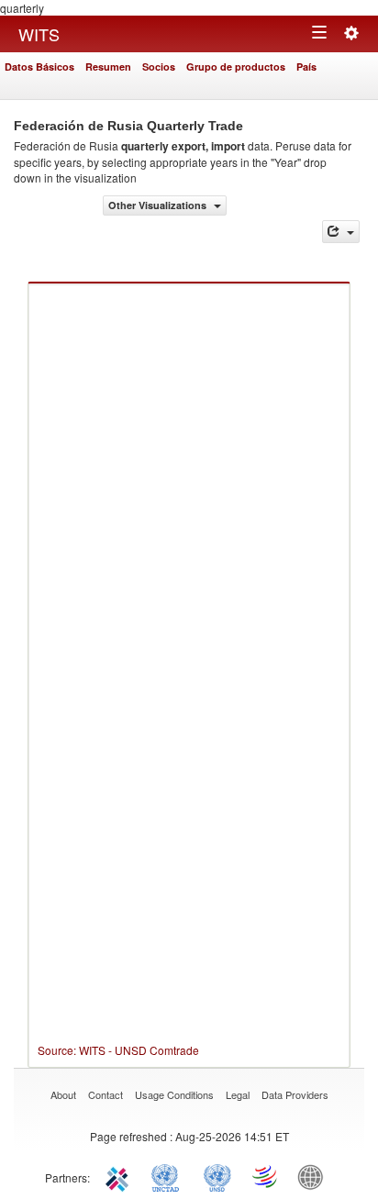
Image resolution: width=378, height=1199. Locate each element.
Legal (238, 1094)
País (306, 66)
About (63, 1094)
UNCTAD (168, 1176)
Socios (158, 66)
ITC (120, 1176)
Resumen (108, 66)
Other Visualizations (158, 205)
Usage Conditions (174, 1094)
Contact (105, 1094)
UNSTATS (217, 1176)
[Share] (341, 231)
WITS (39, 34)
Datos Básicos (39, 66)
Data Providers (294, 1094)
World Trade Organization (266, 1176)
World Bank (314, 1176)
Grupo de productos (235, 66)
